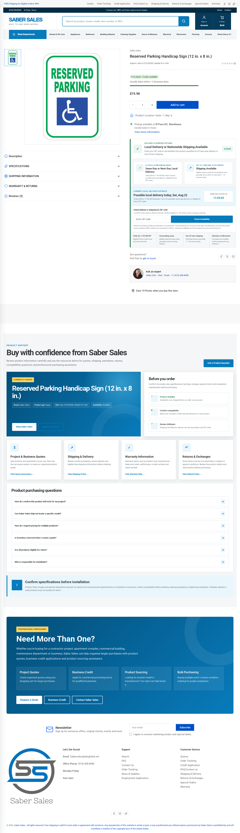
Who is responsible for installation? (31, 562)
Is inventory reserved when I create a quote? (35, 538)
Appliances (75, 34)
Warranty (216, 3)
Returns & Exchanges (182, 3)
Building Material (107, 34)
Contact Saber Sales (87, 699)
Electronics (181, 34)
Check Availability (202, 219)
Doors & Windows (149, 34)
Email (167, 275)
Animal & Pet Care (57, 34)
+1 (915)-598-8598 (179, 275)
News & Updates (131, 773)
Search (125, 756)
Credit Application (122, 3)
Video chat (151, 275)
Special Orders (201, 3)
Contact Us (128, 765)
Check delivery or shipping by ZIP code (151, 210)
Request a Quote (29, 699)
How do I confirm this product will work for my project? (40, 501)
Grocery (208, 34)
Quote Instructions (50, 426)
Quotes (90, 3)
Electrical (167, 34)
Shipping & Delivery (160, 3)
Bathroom (90, 34)
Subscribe (185, 727)
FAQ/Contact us (140, 3)
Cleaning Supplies (128, 34)
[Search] (183, 21)
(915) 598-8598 (15, 10)
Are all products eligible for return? (31, 550)
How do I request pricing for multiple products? (36, 525)
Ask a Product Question (219, 363)
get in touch (149, 258)
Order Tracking (104, 3)
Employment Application (135, 778)
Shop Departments (26, 34)
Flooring (195, 34)
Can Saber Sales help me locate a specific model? (38, 513)
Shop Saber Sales (24, 426)
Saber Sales (135, 50)
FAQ (124, 760)
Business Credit (57, 699)
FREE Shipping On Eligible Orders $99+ (21, 3)
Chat (160, 275)
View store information (147, 132)
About (219, 10)
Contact (228, 10)
